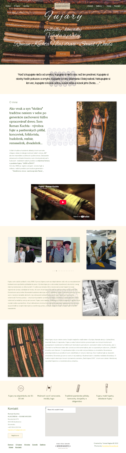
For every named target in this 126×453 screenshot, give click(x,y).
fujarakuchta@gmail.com (16, 430)
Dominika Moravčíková (110, 446)
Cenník (90, 6)
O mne (8, 6)
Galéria (99, 6)
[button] (10, 250)
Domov (10, 445)
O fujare (17, 6)
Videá (109, 6)
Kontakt (117, 6)
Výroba (26, 6)
